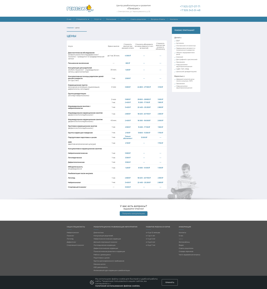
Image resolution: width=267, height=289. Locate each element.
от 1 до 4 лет (150, 236)
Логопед (70, 239)
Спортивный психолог (75, 245)
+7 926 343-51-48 (190, 10)
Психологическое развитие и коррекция (109, 251)
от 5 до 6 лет (150, 242)
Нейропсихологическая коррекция (107, 239)
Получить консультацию (133, 213)
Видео (181, 245)
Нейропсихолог (73, 233)
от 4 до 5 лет (150, 239)
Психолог (70, 236)
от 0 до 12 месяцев (153, 233)
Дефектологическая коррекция (106, 248)
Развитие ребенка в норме (158, 227)
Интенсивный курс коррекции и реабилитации (112, 270)
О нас (69, 19)
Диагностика (99, 233)
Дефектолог (71, 242)
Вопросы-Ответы (158, 19)
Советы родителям (138, 19)
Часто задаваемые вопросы (189, 255)
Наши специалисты (76, 227)
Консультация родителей (103, 236)
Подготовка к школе (101, 258)
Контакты (174, 19)
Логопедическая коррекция (104, 245)
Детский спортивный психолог (105, 242)
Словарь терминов (186, 251)
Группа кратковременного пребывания (109, 261)
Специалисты (81, 19)
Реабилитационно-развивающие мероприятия (115, 227)
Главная (70, 28)
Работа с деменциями (102, 255)
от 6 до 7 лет (150, 245)
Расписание (111, 19)
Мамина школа (99, 264)
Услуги (96, 19)
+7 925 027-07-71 (190, 6)
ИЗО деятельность (101, 267)
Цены (123, 19)
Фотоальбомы (184, 242)
